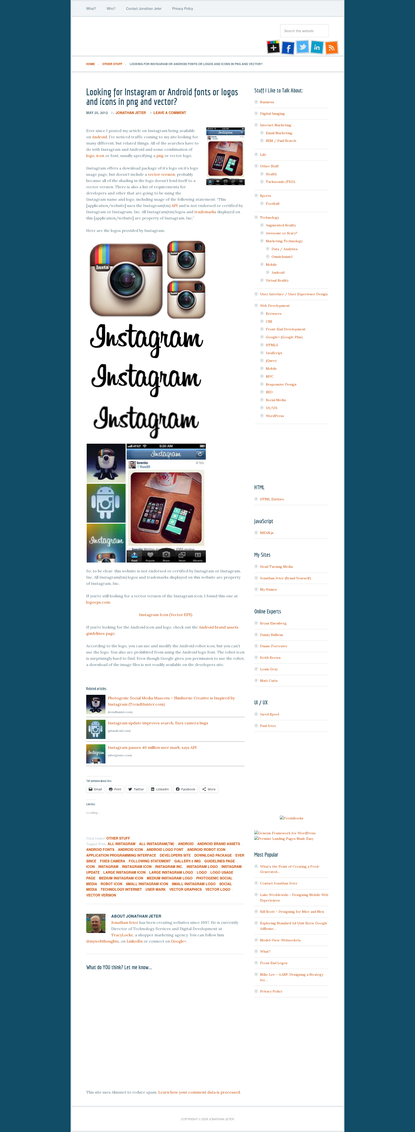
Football (272, 203)
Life (263, 154)
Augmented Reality (281, 225)
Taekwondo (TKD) (280, 182)
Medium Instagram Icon (121, 878)
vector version (161, 174)
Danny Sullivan (271, 635)
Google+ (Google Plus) (284, 337)
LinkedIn (135, 941)
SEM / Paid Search (281, 141)
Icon (90, 866)
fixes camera (112, 861)
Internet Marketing (275, 125)
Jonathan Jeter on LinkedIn (317, 47)
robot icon (111, 883)
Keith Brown (270, 657)
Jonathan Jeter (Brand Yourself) (285, 578)
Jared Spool (269, 714)
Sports (265, 196)
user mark (156, 889)
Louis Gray (269, 669)
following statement (150, 861)
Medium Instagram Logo (170, 878)
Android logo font (164, 849)
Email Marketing (279, 133)
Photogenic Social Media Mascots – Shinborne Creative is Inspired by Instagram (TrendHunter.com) (171, 701)
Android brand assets (218, 843)
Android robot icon (206, 849)
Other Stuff (118, 838)
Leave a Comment (169, 112)
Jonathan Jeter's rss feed (332, 47)
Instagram (108, 866)
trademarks (205, 211)
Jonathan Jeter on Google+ (272, 47)
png (160, 155)
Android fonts (100, 849)
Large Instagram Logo (171, 872)
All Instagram (121, 843)
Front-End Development (285, 329)
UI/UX (271, 408)
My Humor (268, 589)
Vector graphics (185, 889)
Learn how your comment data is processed (199, 1092)
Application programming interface (121, 855)
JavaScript (274, 353)
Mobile (271, 264)
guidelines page (219, 861)
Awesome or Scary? (281, 233)
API (174, 205)
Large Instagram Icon (124, 872)
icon (100, 155)
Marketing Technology (284, 241)
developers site (175, 855)
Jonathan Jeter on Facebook (287, 47)
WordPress (275, 416)
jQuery (271, 360)
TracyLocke (122, 934)
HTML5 (272, 345)
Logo (202, 872)
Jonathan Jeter (124, 36)
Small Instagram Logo (194, 883)
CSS (269, 321)
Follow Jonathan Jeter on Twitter (302, 47)
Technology (269, 217)
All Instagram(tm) (156, 843)
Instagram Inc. (169, 866)
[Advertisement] (292, 774)
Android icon (130, 849)
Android (99, 136)
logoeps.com (98, 602)
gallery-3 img (187, 861)
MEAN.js (267, 533)
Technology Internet (121, 889)
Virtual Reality (277, 280)
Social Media (276, 400)
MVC (270, 376)
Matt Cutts (269, 680)
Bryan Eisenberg (273, 623)
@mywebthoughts (102, 941)
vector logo (217, 889)
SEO (269, 392)
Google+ (178, 941)
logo (90, 155)
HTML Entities (272, 499)
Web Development (275, 305)
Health (271, 174)
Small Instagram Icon (147, 883)
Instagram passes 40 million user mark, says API (152, 747)
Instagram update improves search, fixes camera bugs (158, 722)
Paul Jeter (268, 726)
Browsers (273, 313)
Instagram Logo (202, 866)
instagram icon (137, 866)
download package (213, 855)
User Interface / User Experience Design (294, 294)
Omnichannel (282, 256)
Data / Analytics (285, 249)
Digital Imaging (272, 113)
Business (267, 102)
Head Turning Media (276, 566)
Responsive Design (281, 384)
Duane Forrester (273, 646)
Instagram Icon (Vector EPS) (165, 614)
